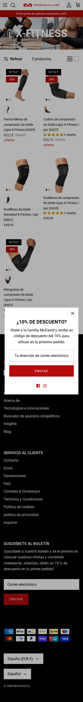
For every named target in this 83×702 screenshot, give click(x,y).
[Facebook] (38, 385)
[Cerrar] (73, 313)
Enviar (41, 371)
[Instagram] (45, 385)
